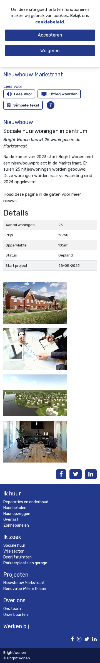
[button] (12, 86)
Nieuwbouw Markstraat (24, 582)
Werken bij (16, 626)
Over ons (14, 600)
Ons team (12, 608)
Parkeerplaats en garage (25, 563)
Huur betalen (14, 507)
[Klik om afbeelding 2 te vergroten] (35, 348)
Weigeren (50, 50)
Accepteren (50, 35)
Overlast (11, 519)
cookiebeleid (49, 22)
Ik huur (12, 493)
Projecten (15, 574)
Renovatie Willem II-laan (24, 588)
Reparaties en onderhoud (25, 502)
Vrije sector (13, 551)
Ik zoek (12, 537)
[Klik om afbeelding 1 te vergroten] (35, 302)
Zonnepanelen (16, 525)
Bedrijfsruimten (17, 557)
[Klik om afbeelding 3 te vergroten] (35, 395)
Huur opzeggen (16, 513)
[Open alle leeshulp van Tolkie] (50, 105)
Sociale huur (14, 545)
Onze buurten (15, 614)
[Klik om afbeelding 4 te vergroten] (35, 441)
